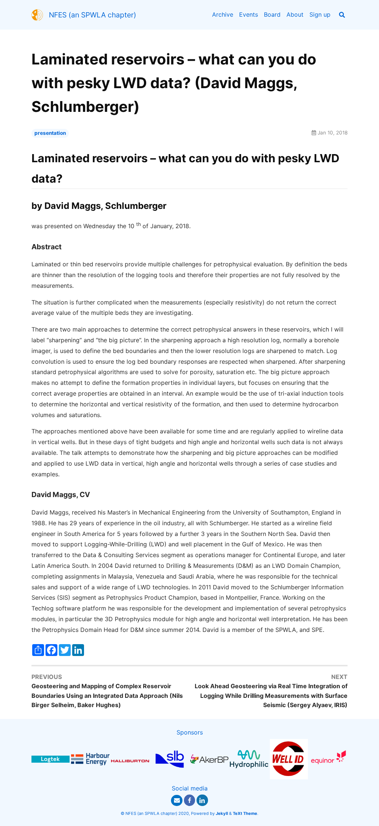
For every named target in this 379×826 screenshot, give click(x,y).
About (294, 14)
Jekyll (222, 813)
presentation (50, 133)
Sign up (320, 14)
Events (248, 14)
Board (272, 14)
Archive (222, 14)
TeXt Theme (245, 813)
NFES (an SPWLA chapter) (92, 14)
